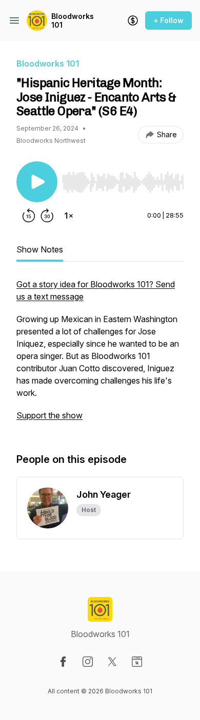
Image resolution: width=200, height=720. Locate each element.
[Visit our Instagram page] (88, 662)
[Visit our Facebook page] (63, 662)
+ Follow (168, 20)
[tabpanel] (100, 355)
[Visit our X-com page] (112, 662)
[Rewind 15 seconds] (29, 215)
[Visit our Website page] (137, 662)
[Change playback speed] (68, 215)
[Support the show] (133, 20)
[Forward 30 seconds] (47, 215)
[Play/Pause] (36, 181)
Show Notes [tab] (39, 249)
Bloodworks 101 (72, 21)
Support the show (49, 415)
